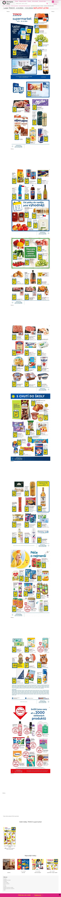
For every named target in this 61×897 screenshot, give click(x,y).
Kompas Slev (10, 3)
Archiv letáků (5, 882)
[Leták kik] (9, 864)
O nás (4, 885)
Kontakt (4, 886)
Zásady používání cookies (8, 887)
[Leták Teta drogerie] (38, 864)
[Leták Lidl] (23, 864)
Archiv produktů (35, 1)
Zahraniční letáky (42, 1)
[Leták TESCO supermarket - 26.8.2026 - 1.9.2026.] (10, 835)
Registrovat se (37, 895)
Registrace (55, 3)
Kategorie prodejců (22, 1)
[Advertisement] (5, 30)
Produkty (29, 1)
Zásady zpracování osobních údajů (8, 889)
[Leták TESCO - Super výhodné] (52, 864)
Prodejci (16, 1)
